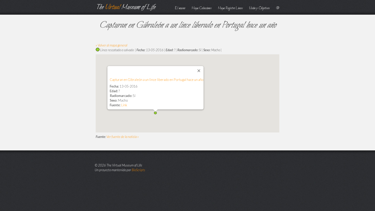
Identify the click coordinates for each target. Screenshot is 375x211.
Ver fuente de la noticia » (122, 137)
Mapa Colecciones (202, 8)
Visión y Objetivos (259, 8)
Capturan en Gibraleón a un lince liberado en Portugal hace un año (157, 80)
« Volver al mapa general (111, 45)
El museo (180, 8)
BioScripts (138, 170)
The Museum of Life (125, 7)
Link (124, 105)
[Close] (199, 70)
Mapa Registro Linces (230, 8)
